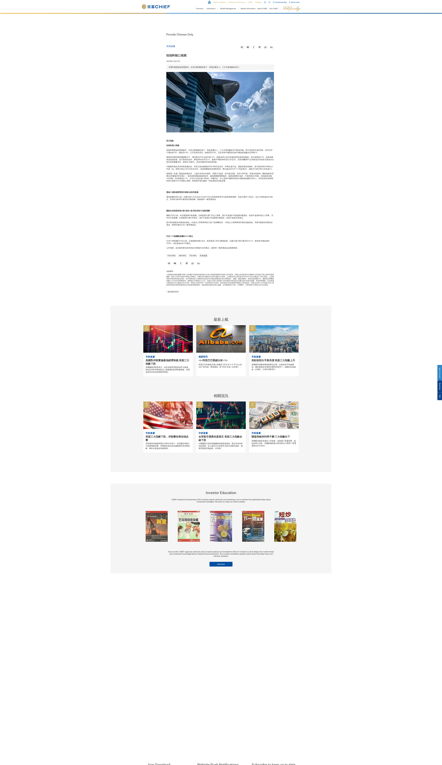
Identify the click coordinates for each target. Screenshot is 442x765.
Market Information (248, 9)
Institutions (211, 9)
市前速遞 (203, 256)
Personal (199, 9)
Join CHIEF (273, 9)
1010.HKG (171, 256)
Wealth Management (228, 9)
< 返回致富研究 (172, 292)
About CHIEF (262, 9)
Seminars (221, 564)
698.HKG (182, 256)
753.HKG (192, 256)
